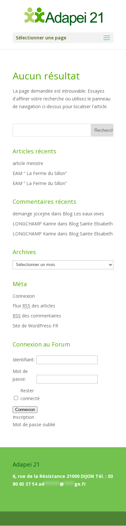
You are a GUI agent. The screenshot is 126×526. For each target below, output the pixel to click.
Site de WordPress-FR (35, 326)
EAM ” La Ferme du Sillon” (40, 173)
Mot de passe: (20, 375)
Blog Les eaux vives (83, 214)
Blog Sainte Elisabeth (91, 224)
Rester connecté (30, 394)
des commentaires (37, 316)
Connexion (24, 296)
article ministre (28, 163)
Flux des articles (34, 306)
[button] (106, 38)
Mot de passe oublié (34, 424)
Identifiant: (24, 359)
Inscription (23, 417)
